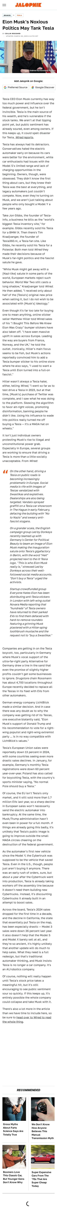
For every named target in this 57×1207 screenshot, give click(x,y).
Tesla (19, 15)
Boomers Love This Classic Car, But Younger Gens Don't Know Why (13, 1177)
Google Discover (44, 87)
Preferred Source (17, 87)
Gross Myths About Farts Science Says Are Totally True (13, 1129)
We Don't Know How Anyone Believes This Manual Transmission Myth (43, 1131)
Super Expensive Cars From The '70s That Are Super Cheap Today (41, 1179)
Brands (7, 15)
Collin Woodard (13, 33)
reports (24, 137)
